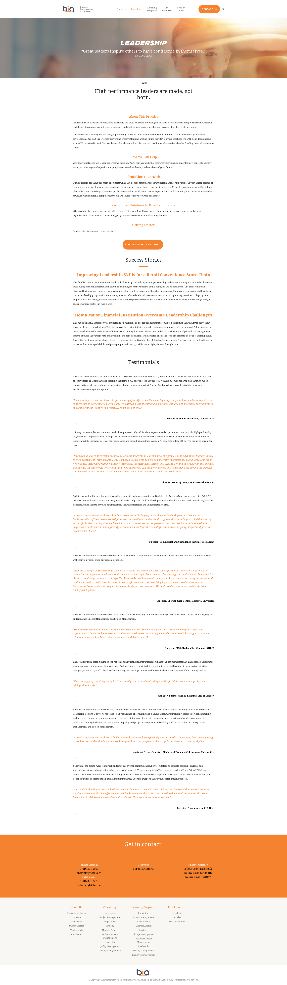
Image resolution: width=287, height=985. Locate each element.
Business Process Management (110, 936)
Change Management (143, 934)
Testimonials (76, 930)
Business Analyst (143, 926)
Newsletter (76, 934)
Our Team (76, 917)
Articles (177, 917)
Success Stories (76, 926)
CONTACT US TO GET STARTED (142, 244)
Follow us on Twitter (198, 877)
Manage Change (110, 930)
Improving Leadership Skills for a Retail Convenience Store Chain (143, 275)
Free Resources (177, 907)
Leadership (110, 942)
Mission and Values (76, 913)
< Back (143, 83)
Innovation (110, 913)
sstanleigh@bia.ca (89, 885)
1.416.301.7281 (89, 881)
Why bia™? (76, 922)
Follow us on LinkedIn (198, 872)
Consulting (110, 907)
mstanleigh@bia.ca (89, 872)
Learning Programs (143, 907)
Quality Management (110, 946)
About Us (76, 907)
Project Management (110, 917)
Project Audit (110, 922)
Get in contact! (143, 844)
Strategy (110, 926)
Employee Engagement (110, 951)
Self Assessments (177, 922)
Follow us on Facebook (198, 868)
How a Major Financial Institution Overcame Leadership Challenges (143, 315)
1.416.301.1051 (89, 868)
